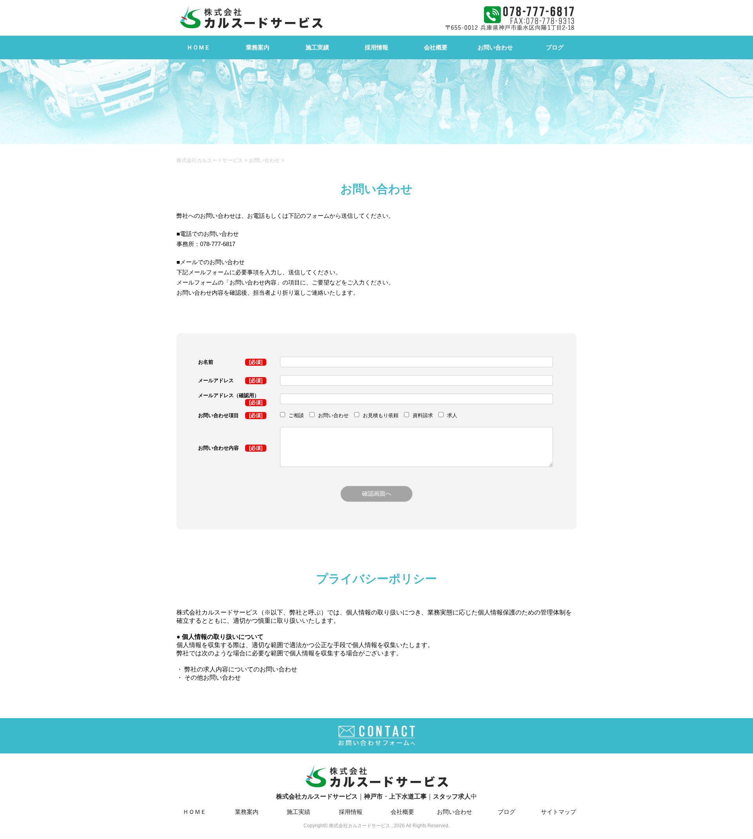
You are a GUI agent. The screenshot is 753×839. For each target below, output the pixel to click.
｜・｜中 (376, 796)
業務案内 (257, 47)
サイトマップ (558, 811)
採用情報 (376, 47)
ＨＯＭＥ (198, 47)
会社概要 (435, 47)
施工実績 (317, 47)
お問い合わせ (495, 47)
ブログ (555, 47)
